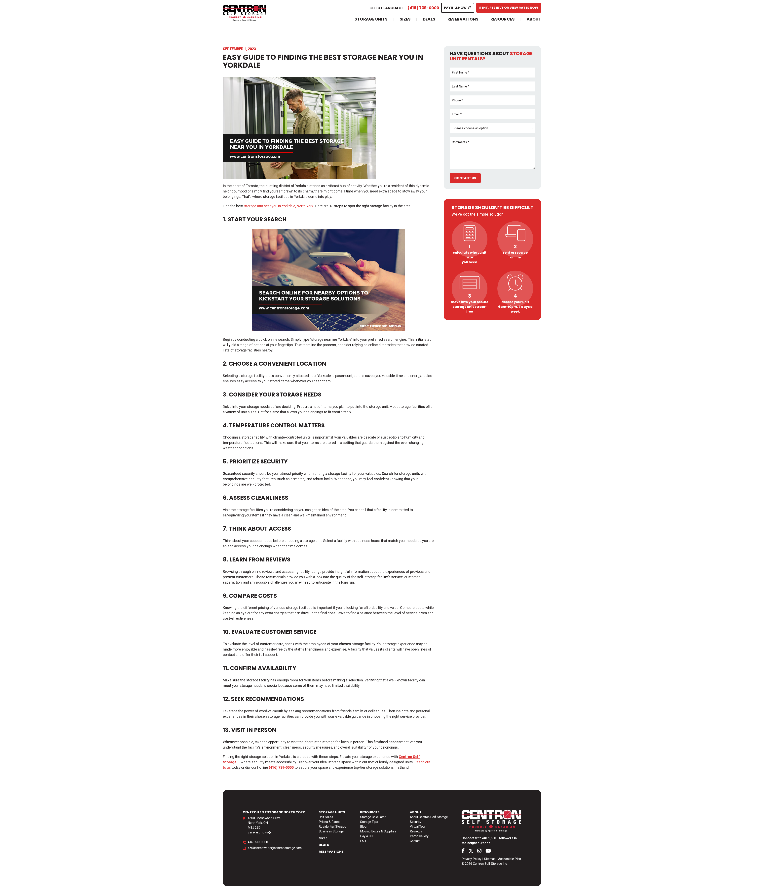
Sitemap (490, 859)
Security (415, 822)
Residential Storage (332, 826)
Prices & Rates (329, 822)
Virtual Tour (417, 826)
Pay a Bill (366, 836)
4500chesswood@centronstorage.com (275, 848)
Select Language (386, 7)
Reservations (463, 19)
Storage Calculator (373, 817)
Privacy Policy (471, 859)
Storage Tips (369, 822)
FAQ (363, 841)
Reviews (416, 831)
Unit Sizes (326, 817)
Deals (429, 19)
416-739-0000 (258, 842)
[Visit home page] (244, 13)
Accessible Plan (509, 859)
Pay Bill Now (455, 7)
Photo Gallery (419, 836)
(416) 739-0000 (423, 8)
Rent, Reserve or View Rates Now (508, 7)
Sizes (405, 19)
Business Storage (331, 831)
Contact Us (465, 178)
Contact (415, 841)
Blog (363, 826)
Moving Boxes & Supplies (378, 831)
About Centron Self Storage (429, 817)
